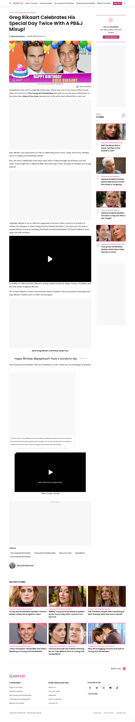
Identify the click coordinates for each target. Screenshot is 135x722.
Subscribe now (111, 37)
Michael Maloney (18, 36)
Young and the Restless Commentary (62, 646)
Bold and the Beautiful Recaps (112, 143)
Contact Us (53, 703)
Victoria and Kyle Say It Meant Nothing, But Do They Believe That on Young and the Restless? (66, 651)
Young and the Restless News (44, 553)
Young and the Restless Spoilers (112, 244)
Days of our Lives (31, 3)
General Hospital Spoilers (110, 176)
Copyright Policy (121, 713)
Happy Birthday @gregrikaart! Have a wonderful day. (45, 358)
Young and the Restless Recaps (99, 609)
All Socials (93, 693)
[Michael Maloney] (13, 565)
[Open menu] (10, 3)
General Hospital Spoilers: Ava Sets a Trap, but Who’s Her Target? (113, 215)
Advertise (52, 695)
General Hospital (46, 3)
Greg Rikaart (32, 448)
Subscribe (117, 3)
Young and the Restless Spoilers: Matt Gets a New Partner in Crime (112, 249)
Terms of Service (109, 713)
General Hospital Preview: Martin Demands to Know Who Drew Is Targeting (112, 182)
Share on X (83, 358)
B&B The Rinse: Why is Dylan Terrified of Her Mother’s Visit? (110, 148)
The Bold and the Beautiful (85, 3)
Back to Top (116, 668)
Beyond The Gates (103, 3)
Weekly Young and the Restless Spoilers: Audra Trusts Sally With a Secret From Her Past (67, 614)
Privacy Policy (97, 713)
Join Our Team (54, 691)
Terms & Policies (55, 699)
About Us (52, 687)
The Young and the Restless (64, 3)
